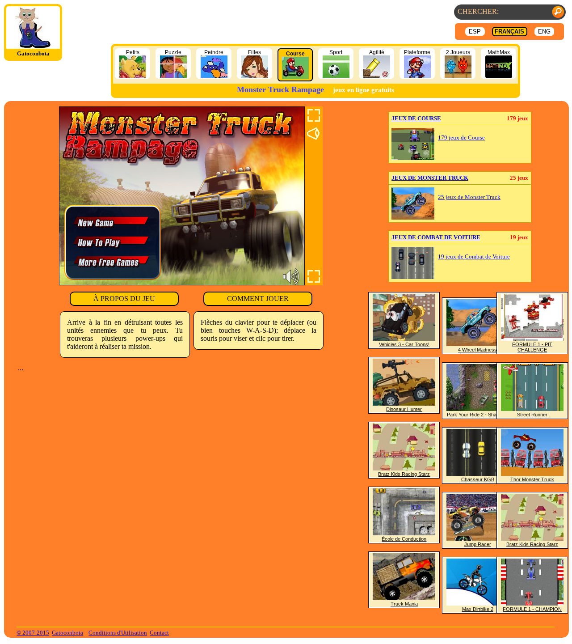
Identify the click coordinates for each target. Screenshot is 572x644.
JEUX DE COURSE (416, 118)
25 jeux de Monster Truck (469, 197)
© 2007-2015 (33, 632)
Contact (159, 632)
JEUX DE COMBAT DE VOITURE (435, 237)
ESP (475, 31)
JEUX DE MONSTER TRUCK (429, 177)
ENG (544, 31)
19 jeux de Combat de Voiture (474, 257)
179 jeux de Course (461, 138)
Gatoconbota (67, 632)
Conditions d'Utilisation (117, 632)
